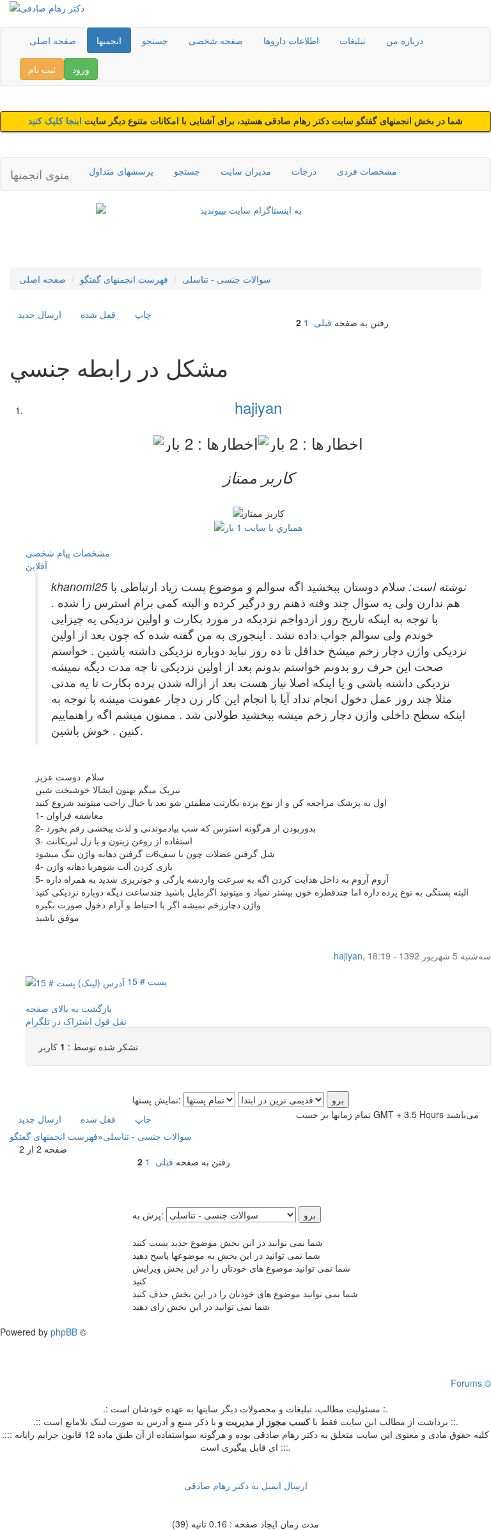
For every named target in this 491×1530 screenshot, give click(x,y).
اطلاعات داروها (291, 40)
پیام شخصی (48, 552)
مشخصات (91, 552)
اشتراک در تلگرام (59, 1020)
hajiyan (258, 407)
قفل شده (98, 314)
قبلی (323, 322)
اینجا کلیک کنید (56, 121)
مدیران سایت (246, 170)
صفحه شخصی (216, 40)
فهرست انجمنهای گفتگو (124, 278)
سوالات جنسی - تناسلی (226, 278)
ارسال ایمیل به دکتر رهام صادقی (246, 1485)
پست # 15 (146, 981)
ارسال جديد (39, 314)
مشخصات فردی (367, 170)
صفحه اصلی (52, 40)
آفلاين (36, 565)
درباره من (404, 40)
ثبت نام (42, 69)
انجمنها (109, 40)
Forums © (471, 1382)
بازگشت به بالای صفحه (69, 1008)
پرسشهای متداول (121, 170)
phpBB (64, 1331)
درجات (304, 170)
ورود (81, 69)
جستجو (155, 40)
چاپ (143, 314)
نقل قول (111, 1020)
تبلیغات (352, 40)
